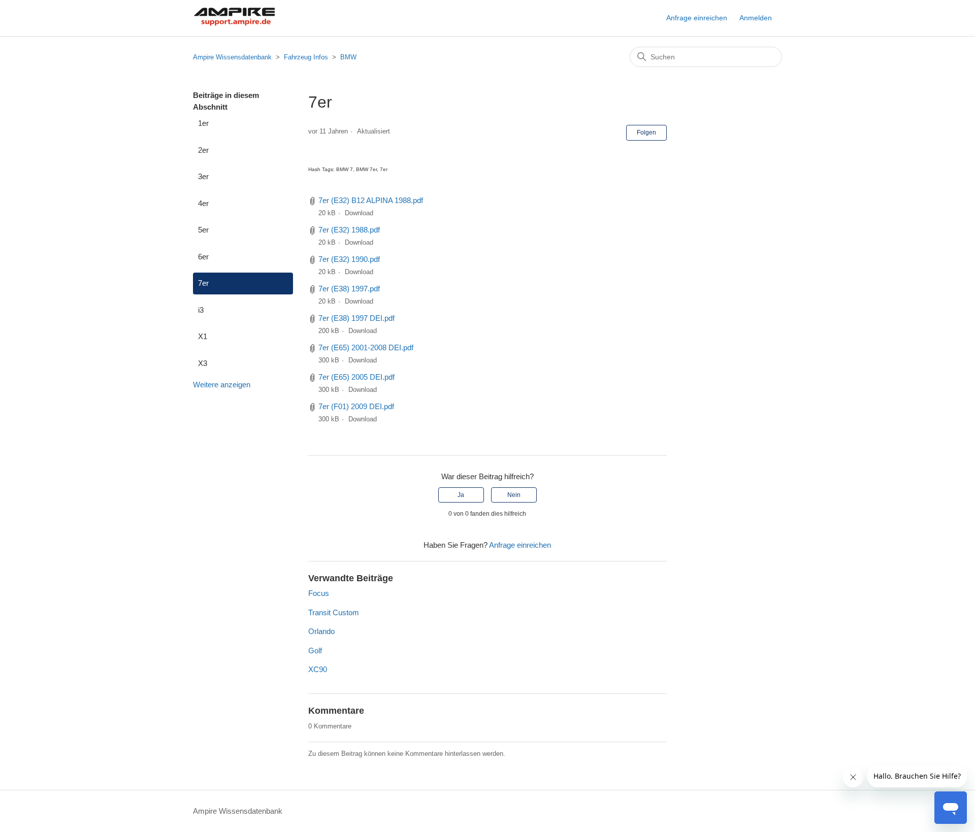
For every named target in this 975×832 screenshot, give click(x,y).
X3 (202, 363)
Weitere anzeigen (221, 384)
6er (203, 256)
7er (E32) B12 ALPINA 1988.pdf (370, 200)
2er (203, 150)
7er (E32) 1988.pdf (349, 229)
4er (203, 203)
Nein (514, 494)
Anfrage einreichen (696, 18)
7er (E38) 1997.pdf (349, 288)
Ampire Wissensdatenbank (232, 57)
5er (203, 229)
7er (203, 283)
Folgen (646, 132)
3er (203, 176)
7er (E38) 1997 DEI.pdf (356, 318)
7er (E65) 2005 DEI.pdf (356, 377)
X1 (202, 336)
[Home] (234, 23)
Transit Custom (333, 612)
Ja (461, 494)
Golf (315, 650)
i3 (201, 310)
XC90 (317, 669)
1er (203, 123)
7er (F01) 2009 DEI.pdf (356, 406)
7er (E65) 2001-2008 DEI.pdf (365, 347)
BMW (348, 57)
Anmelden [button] (755, 18)
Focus (318, 593)
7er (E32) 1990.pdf (349, 259)
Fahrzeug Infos (306, 57)
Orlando (321, 631)
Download (359, 213)
